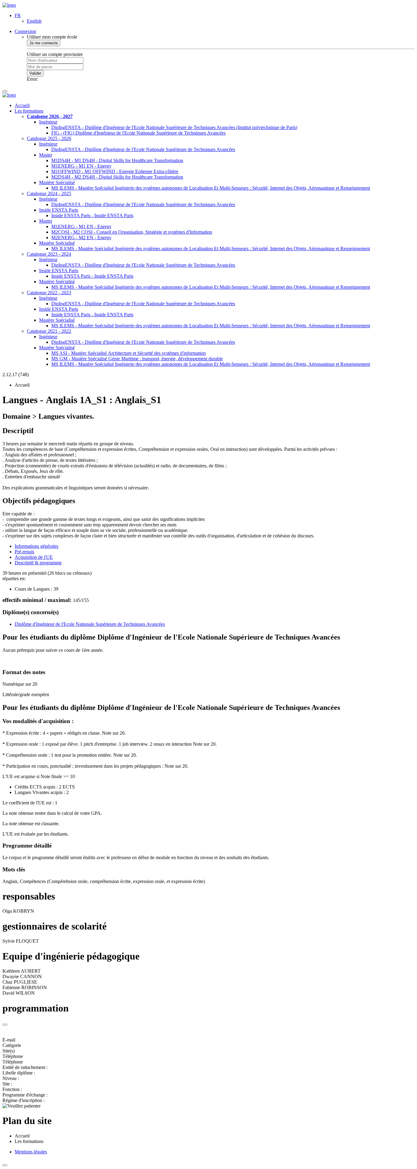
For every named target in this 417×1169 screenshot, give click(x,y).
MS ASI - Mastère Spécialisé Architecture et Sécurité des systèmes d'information (128, 353)
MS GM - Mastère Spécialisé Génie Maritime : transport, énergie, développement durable (137, 358)
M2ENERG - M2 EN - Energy (81, 237)
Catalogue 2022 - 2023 (49, 292)
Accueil (22, 105)
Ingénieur (48, 121)
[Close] (4, 1025)
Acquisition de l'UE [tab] (34, 557)
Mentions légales (31, 1151)
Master (45, 155)
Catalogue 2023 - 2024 (49, 254)
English (34, 21)
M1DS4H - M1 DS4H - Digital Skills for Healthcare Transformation (117, 160)
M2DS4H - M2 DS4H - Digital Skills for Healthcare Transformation (117, 177)
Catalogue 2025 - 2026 (49, 138)
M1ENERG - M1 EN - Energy (81, 166)
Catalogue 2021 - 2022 (49, 331)
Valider (35, 73)
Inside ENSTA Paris (58, 210)
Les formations (29, 110)
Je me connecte (43, 43)
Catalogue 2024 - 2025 (49, 193)
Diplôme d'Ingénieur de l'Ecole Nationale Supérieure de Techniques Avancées (90, 624)
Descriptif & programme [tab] (38, 562)
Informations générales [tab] (36, 546)
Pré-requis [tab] (24, 551)
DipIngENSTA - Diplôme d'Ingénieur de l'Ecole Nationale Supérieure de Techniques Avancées (143, 149)
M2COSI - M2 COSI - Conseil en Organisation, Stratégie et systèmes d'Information (131, 232)
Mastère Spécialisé (57, 182)
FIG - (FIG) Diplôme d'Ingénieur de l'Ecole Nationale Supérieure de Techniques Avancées (138, 132)
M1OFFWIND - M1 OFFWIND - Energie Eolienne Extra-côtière (114, 171)
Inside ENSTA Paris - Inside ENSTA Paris (92, 215)
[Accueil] (9, 5)
